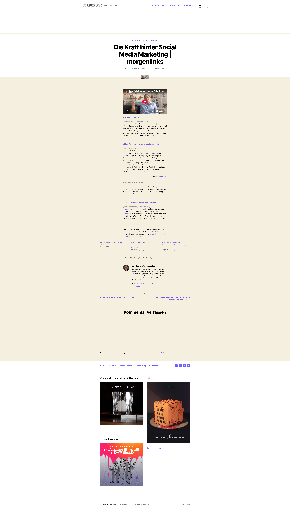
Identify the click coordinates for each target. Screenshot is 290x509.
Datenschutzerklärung (136, 366)
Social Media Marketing (145, 258)
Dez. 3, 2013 (146, 68)
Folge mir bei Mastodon (155, 448)
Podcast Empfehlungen (184, 5)
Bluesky (135, 283)
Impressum (153, 366)
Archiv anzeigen (136, 286)
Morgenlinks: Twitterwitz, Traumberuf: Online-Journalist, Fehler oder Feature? (174, 245)
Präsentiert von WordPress (141, 505)
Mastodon (142, 283)
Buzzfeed (128, 258)
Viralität (154, 40)
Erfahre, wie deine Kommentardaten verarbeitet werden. (153, 353)
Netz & (153, 5)
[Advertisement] (145, 22)
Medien (160, 5)
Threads (150, 283)
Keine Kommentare (160, 68)
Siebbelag (146, 40)
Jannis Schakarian (134, 68)
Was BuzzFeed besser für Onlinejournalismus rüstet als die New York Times (143, 245)
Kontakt (121, 366)
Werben (103, 366)
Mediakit (112, 366)
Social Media (134, 258)
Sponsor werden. (154, 194)
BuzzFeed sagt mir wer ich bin (111, 243)
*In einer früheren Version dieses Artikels (139, 203)
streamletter (170, 5)
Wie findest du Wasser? (132, 117)
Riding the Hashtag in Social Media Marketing (141, 144)
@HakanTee (127, 209)
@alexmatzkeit (160, 176)
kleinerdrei (127, 214)
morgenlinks (136, 40)
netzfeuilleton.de (110, 505)
